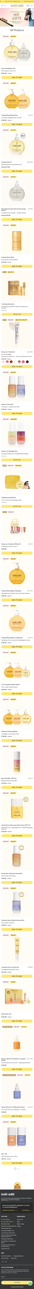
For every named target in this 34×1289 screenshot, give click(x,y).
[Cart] (31, 5)
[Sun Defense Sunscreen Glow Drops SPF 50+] (17, 806)
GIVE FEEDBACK (25, 1210)
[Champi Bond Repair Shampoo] (17, 572)
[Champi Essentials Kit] (17, 479)
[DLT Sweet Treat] (7, 361)
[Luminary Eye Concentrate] (17, 948)
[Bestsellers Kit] (17, 995)
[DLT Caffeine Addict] (27, 361)
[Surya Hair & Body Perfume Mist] (17, 855)
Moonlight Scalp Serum (7, 1239)
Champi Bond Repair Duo (7, 1230)
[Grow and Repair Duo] (17, 50)
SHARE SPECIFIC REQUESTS (9, 1210)
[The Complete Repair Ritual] (17, 666)
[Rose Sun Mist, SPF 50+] (17, 760)
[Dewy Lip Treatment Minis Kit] (17, 525)
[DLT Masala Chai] (19, 361)
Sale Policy (14, 1258)
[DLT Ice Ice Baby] (3, 361)
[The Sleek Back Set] (17, 285)
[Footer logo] (7, 1194)
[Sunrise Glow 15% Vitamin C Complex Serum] (17, 1040)
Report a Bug (20, 1224)
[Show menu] (2, 5)
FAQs (18, 1221)
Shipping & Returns (18, 1256)
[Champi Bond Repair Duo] (17, 96)
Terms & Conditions (6, 1256)
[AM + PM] (17, 1135)
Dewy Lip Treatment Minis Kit (8, 1226)
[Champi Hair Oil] (17, 143)
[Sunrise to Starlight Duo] (17, 432)
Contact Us (20, 1219)
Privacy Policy (5, 1258)
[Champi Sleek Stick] (17, 238)
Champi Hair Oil (5, 1248)
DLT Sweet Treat (5, 1224)
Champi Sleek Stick (6, 1228)
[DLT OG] (15, 361)
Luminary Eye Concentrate (8, 1233)
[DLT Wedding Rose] (23, 361)
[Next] (26, 1169)
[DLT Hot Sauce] (11, 361)
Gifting (18, 1226)
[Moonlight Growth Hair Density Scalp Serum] (17, 190)
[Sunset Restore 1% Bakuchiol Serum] (17, 1088)
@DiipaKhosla (4, 1199)
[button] (28, 115)
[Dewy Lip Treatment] (17, 333)
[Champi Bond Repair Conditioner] (17, 619)
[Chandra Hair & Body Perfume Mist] (17, 901)
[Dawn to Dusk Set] (17, 386)
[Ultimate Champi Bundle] (17, 713)
